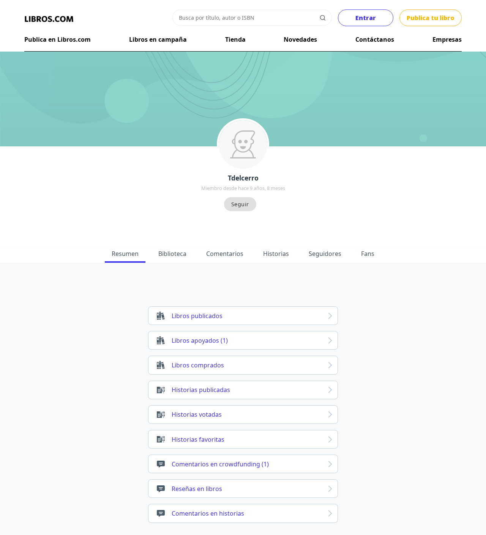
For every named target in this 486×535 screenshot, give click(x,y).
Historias (276, 253)
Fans (367, 253)
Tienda (235, 39)
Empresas (447, 39)
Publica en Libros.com (57, 39)
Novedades (300, 39)
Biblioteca (172, 253)
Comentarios (224, 253)
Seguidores (325, 253)
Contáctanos (374, 39)
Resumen (125, 253)
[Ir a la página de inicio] (49, 19)
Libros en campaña (158, 39)
